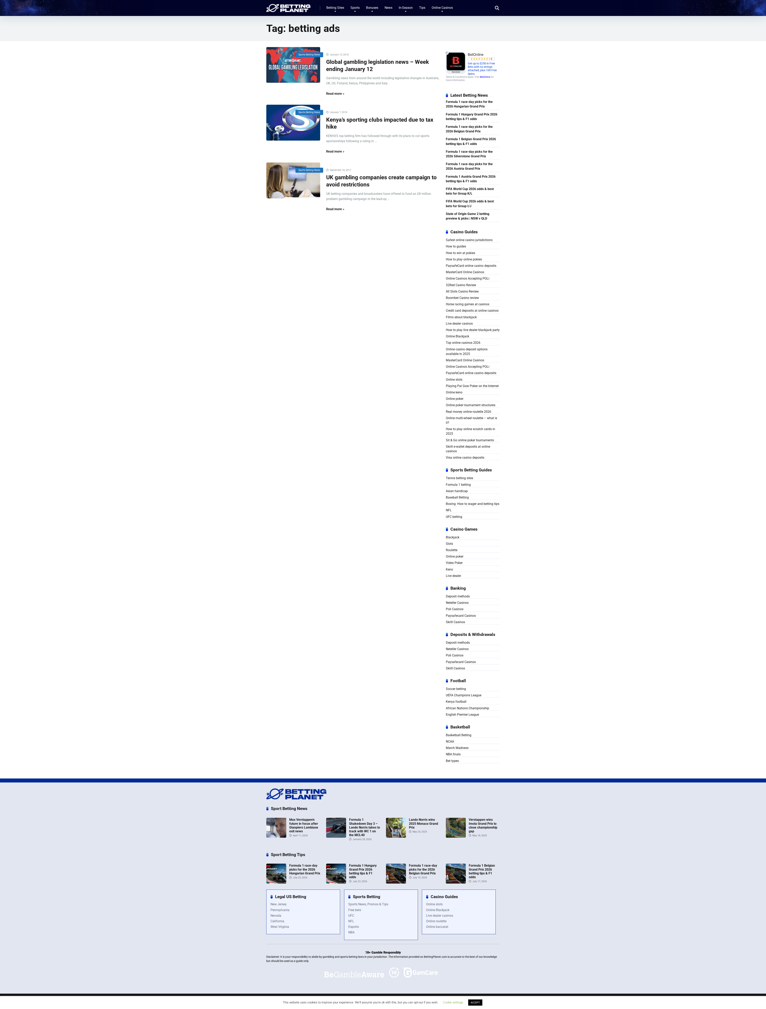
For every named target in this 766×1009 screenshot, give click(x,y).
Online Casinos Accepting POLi (467, 278)
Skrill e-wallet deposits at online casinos (468, 449)
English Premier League (462, 714)
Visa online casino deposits (465, 457)
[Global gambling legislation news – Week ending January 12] (293, 65)
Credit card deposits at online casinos (472, 310)
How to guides (456, 246)
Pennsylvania (279, 910)
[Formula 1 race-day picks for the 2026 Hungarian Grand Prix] (276, 882)
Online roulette (436, 921)
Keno (449, 569)
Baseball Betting (457, 497)
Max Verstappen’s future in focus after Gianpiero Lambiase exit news (303, 825)
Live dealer (453, 576)
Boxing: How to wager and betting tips (472, 504)
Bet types (452, 761)
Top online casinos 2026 (463, 343)
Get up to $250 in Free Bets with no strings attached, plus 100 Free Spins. (482, 69)
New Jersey (278, 904)
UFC (351, 915)
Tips (422, 8)
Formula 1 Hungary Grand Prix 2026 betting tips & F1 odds (471, 116)
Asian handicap (457, 491)
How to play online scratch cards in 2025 (470, 431)
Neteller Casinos (457, 603)
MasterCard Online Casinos (465, 272)
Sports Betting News (309, 54)
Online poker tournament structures (470, 405)
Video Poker (454, 563)
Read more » (335, 94)
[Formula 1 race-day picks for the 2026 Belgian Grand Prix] (396, 882)
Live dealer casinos (459, 323)
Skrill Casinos (455, 622)
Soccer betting (456, 689)
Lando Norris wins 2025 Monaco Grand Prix (423, 823)
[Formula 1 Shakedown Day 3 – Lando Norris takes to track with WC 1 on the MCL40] (336, 837)
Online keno (454, 392)
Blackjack (452, 537)
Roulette (451, 550)
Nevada (275, 915)
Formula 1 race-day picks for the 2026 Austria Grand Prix (469, 166)
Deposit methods (458, 596)
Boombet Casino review (462, 298)
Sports (355, 8)
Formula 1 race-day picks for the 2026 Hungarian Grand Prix (469, 104)
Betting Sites (335, 8)
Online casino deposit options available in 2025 (467, 351)
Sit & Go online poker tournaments (470, 440)
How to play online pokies (464, 259)
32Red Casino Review (461, 285)
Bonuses (372, 8)
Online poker (454, 399)
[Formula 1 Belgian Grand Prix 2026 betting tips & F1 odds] (456, 882)
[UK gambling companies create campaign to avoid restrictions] (293, 180)
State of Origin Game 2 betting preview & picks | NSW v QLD (467, 216)
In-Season (406, 8)
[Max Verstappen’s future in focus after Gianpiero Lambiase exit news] (276, 837)
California (277, 921)
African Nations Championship (467, 708)
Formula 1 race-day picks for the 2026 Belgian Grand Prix (469, 129)
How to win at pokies (460, 253)
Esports (353, 927)
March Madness (457, 748)
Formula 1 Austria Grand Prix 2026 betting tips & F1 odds (471, 179)
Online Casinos (442, 8)
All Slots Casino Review (462, 291)
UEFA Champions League (463, 695)
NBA (351, 932)
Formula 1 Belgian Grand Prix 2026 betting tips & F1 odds (471, 141)
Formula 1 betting (458, 485)
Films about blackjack (461, 317)
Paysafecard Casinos (461, 616)
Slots (449, 544)
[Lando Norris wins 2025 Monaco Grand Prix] (396, 837)
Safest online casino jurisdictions (469, 240)
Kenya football (456, 702)
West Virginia (279, 927)
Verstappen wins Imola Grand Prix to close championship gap (483, 825)
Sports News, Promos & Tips (368, 904)
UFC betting (454, 517)
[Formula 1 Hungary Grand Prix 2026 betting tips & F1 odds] (336, 882)
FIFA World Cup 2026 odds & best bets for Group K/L (470, 191)
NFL (449, 510)
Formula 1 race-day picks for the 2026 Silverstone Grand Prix (469, 154)
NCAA (450, 741)
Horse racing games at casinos (467, 304)
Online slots (454, 379)
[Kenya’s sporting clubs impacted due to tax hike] (293, 123)
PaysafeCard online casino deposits (471, 266)
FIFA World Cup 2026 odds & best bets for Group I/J (470, 203)
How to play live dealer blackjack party (473, 330)
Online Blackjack (457, 336)
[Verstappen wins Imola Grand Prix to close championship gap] (456, 837)
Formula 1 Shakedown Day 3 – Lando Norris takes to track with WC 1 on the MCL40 (364, 827)
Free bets (354, 910)
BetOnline (485, 77)
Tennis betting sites (459, 478)
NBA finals (453, 754)
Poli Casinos (454, 609)
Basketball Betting (458, 735)
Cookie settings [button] (453, 1002)
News (388, 8)
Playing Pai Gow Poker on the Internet (472, 386)
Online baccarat (437, 927)
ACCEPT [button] (475, 1002)
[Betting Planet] (288, 6)
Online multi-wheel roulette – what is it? (471, 420)
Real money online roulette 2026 (468, 412)
